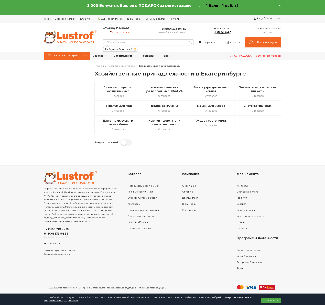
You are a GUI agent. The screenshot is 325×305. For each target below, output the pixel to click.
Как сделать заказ (247, 210)
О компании (189, 185)
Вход (260, 18)
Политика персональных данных (59, 250)
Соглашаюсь (271, 300)
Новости (242, 228)
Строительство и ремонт (142, 197)
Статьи (241, 222)
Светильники (123, 55)
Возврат (241, 203)
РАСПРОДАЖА (242, 55)
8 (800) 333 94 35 (174, 28)
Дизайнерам (134, 18)
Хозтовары (134, 203)
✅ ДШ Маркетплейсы (110, 18)
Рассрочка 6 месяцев (249, 262)
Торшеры (148, 55)
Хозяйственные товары (121, 66)
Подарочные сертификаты (143, 210)
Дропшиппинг (190, 197)
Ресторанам (189, 210)
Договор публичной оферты (57, 254)
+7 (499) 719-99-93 (116, 28)
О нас (47, 18)
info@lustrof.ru (53, 243)
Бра (166, 55)
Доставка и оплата (247, 191)
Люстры (99, 55)
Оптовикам (188, 191)
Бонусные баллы (155, 18)
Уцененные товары (268, 55)
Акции (240, 268)
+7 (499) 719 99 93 (57, 229)
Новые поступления (139, 228)
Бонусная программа (249, 250)
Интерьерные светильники (143, 185)
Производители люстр (141, 216)
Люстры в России (138, 222)
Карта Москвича (246, 256)
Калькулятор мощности (250, 216)
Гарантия (242, 197)
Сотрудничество (64, 18)
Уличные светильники (140, 191)
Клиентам (86, 18)
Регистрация (273, 18)
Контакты (174, 18)
